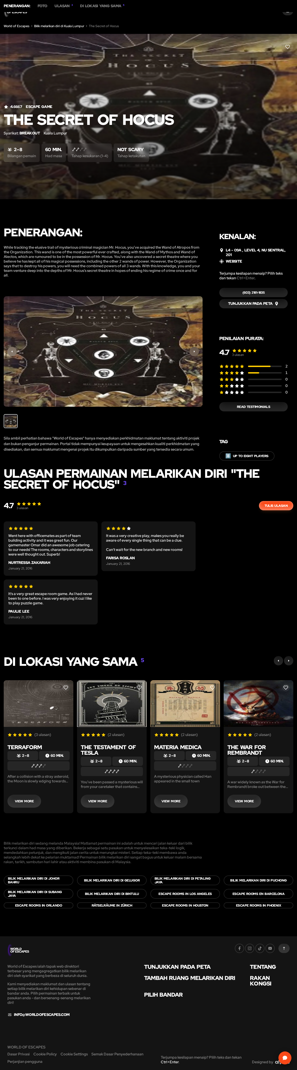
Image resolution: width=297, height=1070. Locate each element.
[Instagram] (249, 948)
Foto (42, 6)
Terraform (24, 747)
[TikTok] (260, 948)
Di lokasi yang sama (102, 6)
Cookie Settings (74, 1054)
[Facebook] (239, 948)
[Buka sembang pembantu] (284, 1057)
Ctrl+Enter (246, 278)
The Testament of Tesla (108, 750)
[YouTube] (270, 948)
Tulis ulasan (276, 506)
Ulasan (64, 6)
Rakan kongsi (260, 980)
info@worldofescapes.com (41, 1014)
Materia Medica (177, 747)
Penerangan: (17, 6)
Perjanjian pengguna (24, 1061)
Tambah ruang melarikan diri (189, 978)
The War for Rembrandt (246, 750)
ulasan (238, 355)
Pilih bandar (163, 995)
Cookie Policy (45, 1054)
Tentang (263, 967)
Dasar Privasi (18, 1054)
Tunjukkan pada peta (177, 967)
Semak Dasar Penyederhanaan (117, 1054)
